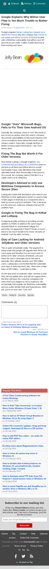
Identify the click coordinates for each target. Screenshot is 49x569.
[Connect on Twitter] (23, 557)
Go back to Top (26, 562)
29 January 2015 (19, 28)
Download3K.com (31, 542)
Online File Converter (29, 538)
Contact (23, 533)
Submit (4, 533)
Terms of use (20, 546)
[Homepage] (5, 3)
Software (15, 3)
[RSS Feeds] (32, 557)
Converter (41, 3)
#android (12, 295)
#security (22, 295)
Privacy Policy (36, 546)
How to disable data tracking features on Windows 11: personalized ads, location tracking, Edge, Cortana (22, 466)
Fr (19, 550)
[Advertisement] (24, 94)
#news (4, 295)
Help (33, 533)
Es (28, 550)
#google (31, 295)
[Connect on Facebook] (15, 557)
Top (13, 533)
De (23, 550)
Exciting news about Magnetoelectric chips (23, 446)
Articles (27, 3)
